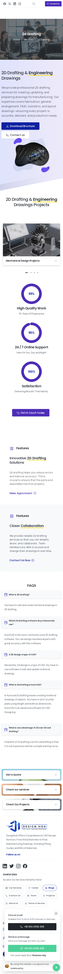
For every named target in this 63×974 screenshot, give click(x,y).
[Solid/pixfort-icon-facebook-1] (25, 866)
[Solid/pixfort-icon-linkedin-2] (4, 866)
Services (29, 39)
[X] (9, 3)
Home (16, 39)
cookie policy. (17, 968)
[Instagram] (19, 3)
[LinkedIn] (14, 3)
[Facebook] (4, 3)
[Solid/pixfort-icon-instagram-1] (18, 866)
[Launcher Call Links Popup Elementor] (56, 967)
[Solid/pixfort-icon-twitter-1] (11, 866)
